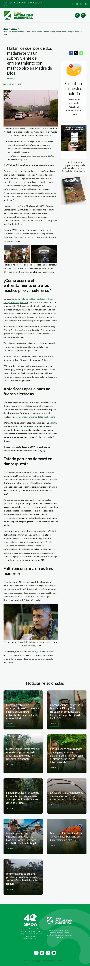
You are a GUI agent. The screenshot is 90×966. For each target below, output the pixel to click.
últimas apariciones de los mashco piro (37, 416)
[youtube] (85, 4)
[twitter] (77, 4)
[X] (76, 53)
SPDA (38, 961)
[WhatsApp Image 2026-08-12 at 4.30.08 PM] (73, 177)
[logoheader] (18, 11)
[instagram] (81, 4)
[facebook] (73, 4)
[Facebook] (71, 53)
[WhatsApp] (81, 53)
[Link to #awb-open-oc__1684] (83, 15)
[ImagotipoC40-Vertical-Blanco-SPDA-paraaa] (31, 914)
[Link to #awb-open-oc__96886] (77, 15)
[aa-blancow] (59, 917)
